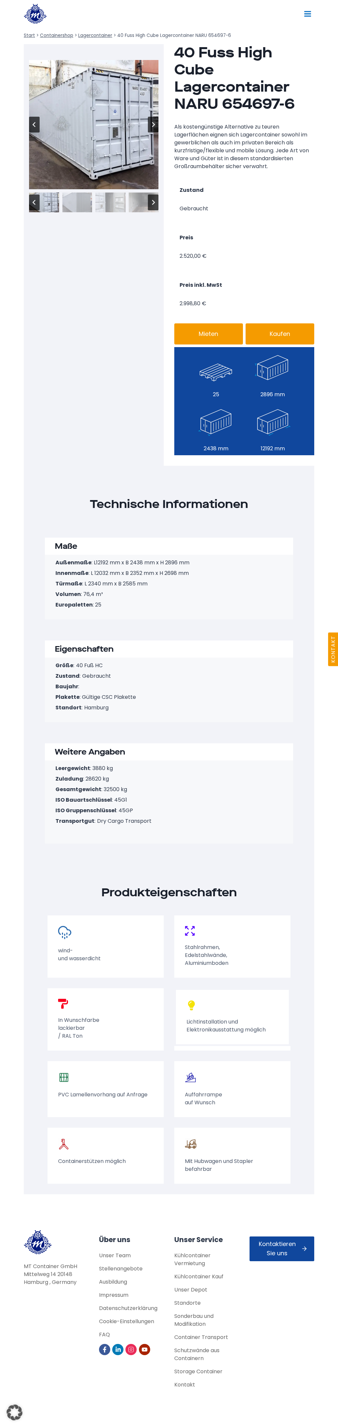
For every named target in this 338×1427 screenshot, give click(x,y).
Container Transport (201, 1337)
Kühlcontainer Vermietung (192, 1259)
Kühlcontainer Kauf (198, 1276)
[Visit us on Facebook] (105, 1349)
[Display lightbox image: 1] (93, 124)
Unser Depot (190, 1289)
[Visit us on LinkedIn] (118, 1349)
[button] (44, 202)
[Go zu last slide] (34, 125)
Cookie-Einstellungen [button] (126, 1321)
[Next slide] (153, 125)
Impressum (113, 1295)
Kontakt (184, 1384)
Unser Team (115, 1255)
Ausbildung (113, 1282)
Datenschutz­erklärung (128, 1308)
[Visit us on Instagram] (131, 1349)
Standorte (187, 1303)
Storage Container (198, 1371)
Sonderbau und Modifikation (194, 1320)
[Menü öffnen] (307, 13)
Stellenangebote (121, 1268)
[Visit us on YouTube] (145, 1349)
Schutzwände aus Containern (197, 1354)
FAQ (104, 1334)
